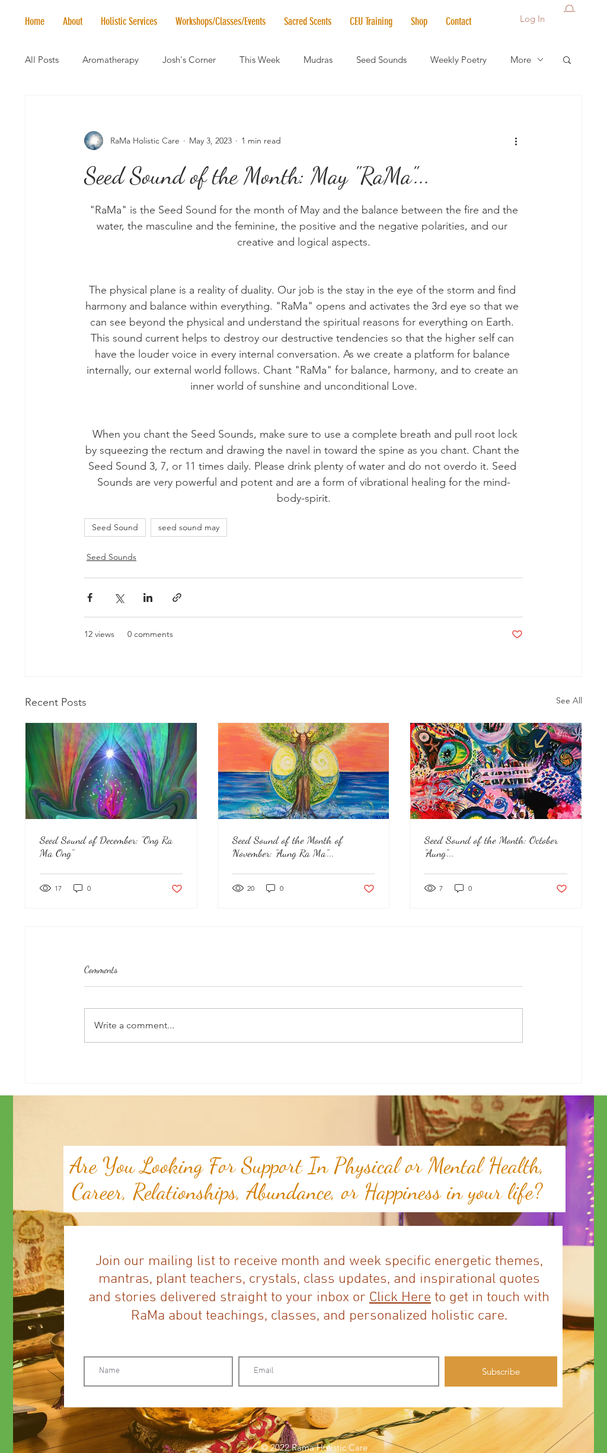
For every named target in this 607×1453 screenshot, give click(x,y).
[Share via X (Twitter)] (118, 597)
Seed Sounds (381, 59)
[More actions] (516, 140)
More (520, 59)
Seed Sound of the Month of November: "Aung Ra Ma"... (287, 846)
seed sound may (188, 527)
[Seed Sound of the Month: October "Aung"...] (496, 771)
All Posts (42, 59)
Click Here (400, 1297)
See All (569, 700)
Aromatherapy (110, 59)
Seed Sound (115, 527)
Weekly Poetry (458, 59)
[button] (128, 21)
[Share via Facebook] (89, 597)
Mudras (318, 59)
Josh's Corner (189, 59)
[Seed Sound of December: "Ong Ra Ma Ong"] (111, 771)
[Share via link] (177, 597)
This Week (259, 59)
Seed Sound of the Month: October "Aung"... (491, 846)
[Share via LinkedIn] (148, 597)
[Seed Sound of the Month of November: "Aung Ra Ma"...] (303, 771)
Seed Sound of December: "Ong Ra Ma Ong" (106, 846)
